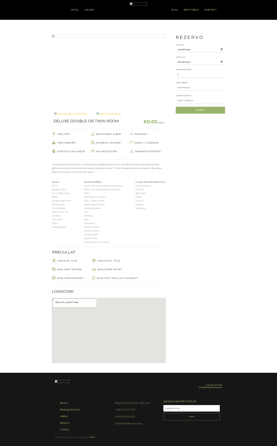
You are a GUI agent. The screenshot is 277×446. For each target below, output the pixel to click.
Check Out (181, 57)
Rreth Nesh (191, 10)
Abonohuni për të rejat (180, 401)
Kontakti (211, 10)
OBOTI (92, 437)
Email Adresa (181, 82)
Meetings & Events (70, 409)
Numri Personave (183, 69)
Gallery (64, 416)
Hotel (75, 10)
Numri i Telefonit (183, 95)
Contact (64, 429)
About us (65, 422)
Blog (175, 10)
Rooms (64, 402)
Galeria (89, 10)
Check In (180, 45)
